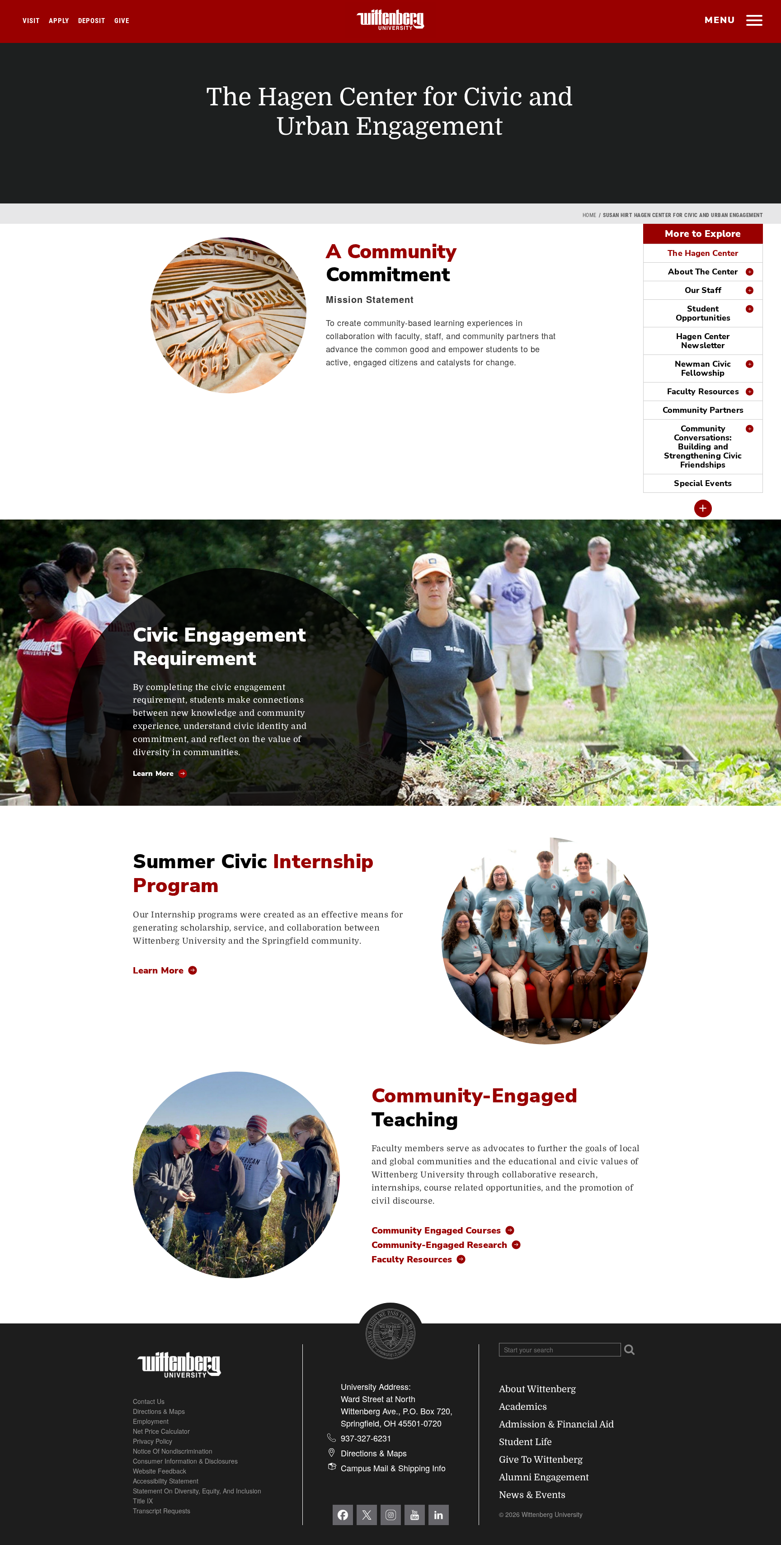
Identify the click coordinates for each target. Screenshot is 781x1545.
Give (121, 21)
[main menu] (754, 21)
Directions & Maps (159, 1411)
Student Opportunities (703, 313)
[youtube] (415, 1515)
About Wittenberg (537, 1389)
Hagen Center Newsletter (702, 341)
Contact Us (149, 1401)
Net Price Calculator (161, 1431)
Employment (151, 1421)
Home (590, 215)
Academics (523, 1407)
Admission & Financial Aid (556, 1424)
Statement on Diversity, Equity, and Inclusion (197, 1490)
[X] (367, 1515)
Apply (59, 21)
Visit (31, 21)
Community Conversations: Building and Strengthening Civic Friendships (703, 446)
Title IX (143, 1500)
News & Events (532, 1495)
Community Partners (703, 410)
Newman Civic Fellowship (703, 368)
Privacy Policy (152, 1441)
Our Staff (703, 290)
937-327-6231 (366, 1438)
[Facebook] (343, 1515)
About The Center (703, 271)
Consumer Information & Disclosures (185, 1460)
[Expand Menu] (703, 508)
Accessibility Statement (165, 1480)
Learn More (153, 774)
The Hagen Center (703, 253)
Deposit (91, 21)
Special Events (703, 483)
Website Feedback (159, 1470)
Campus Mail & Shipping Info (393, 1468)
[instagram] (391, 1515)
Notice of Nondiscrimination (172, 1450)
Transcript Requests (161, 1510)
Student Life (525, 1442)
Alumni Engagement (544, 1477)
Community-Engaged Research (440, 1245)
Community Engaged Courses (436, 1231)
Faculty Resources (703, 391)
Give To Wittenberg (541, 1460)
